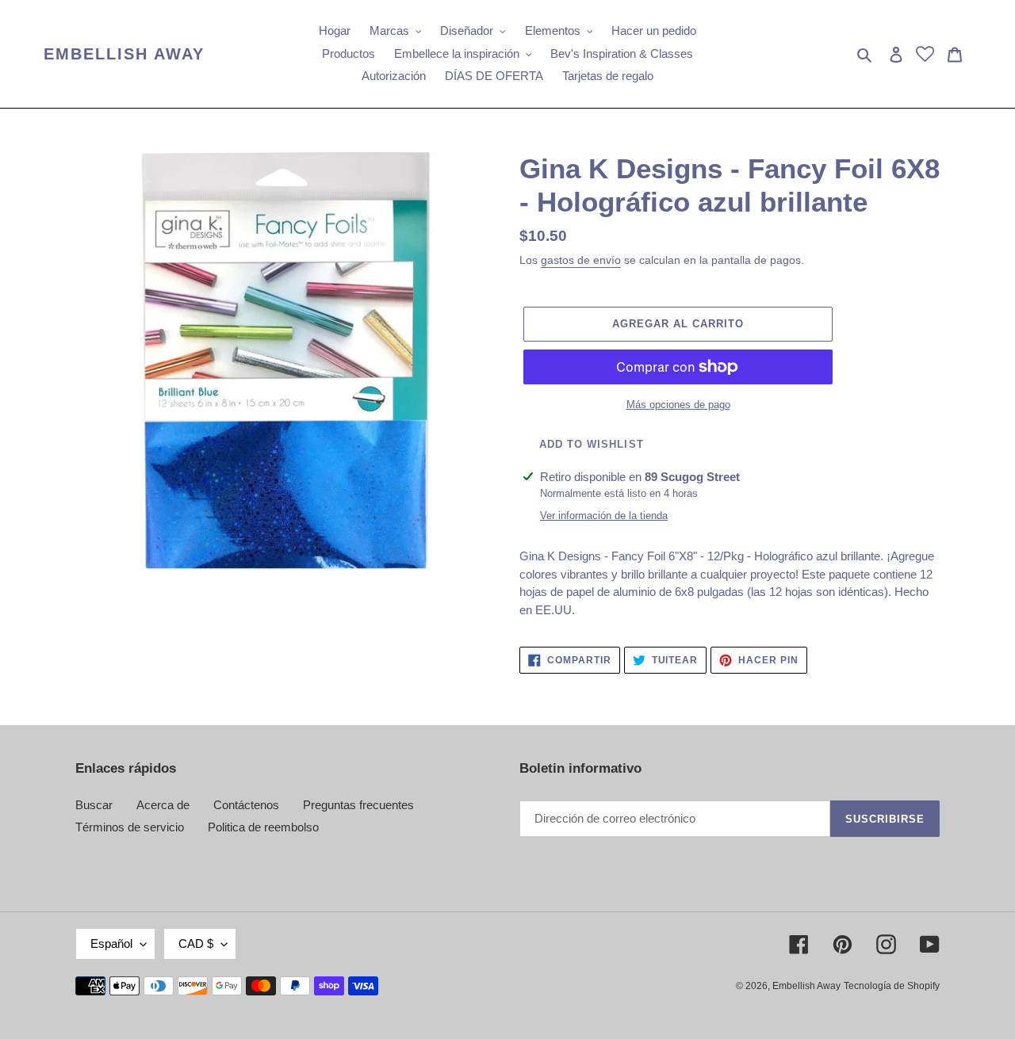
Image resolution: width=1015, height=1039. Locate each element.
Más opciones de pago (678, 405)
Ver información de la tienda (604, 515)
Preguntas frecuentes (358, 805)
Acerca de (163, 805)
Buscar (94, 805)
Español (111, 943)
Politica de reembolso (263, 827)
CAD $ (195, 943)
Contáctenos (246, 805)
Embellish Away (124, 54)
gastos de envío (581, 260)
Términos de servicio (129, 827)
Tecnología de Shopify (892, 985)
